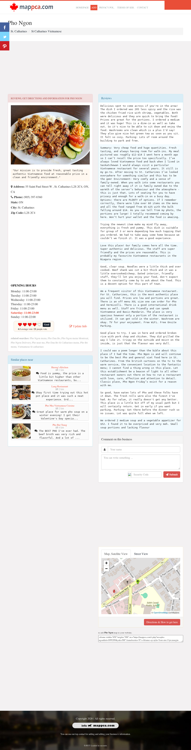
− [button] (106, 568)
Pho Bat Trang (60, 424)
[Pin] (4, 45)
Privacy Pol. (107, 7)
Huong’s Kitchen (59, 367)
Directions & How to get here (162, 622)
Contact (142, 7)
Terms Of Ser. (125, 7)
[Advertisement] (95, 67)
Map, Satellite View (116, 554)
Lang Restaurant (59, 386)
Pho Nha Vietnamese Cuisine (59, 405)
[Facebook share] (4, 27)
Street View (141, 554)
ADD (93, 7)
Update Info (79, 326)
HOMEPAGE (82, 7)
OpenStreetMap (161, 612)
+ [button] (106, 563)
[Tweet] (4, 36)
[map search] (31, 7)
